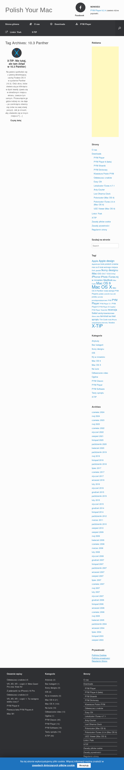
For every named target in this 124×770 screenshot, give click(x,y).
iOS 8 (109, 273)
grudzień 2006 (98, 599)
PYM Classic (97, 380)
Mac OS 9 (103, 283)
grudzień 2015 (98, 492)
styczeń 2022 (98, 432)
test (110, 316)
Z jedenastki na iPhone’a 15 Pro (21, 690)
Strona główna (12, 24)
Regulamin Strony (99, 661)
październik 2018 (99, 464)
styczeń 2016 (98, 488)
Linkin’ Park (15, 32)
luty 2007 (96, 591)
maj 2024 (96, 416)
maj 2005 (96, 615)
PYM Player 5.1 (105, 303)
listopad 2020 (97, 440)
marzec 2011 (97, 520)
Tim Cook (104, 319)
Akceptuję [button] (84, 765)
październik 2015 (99, 496)
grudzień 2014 (98, 508)
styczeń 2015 (98, 504)
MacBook (108, 280)
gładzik (98, 270)
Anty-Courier (99, 189)
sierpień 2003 (97, 639)
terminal (104, 316)
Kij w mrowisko (98, 356)
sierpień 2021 (97, 436)
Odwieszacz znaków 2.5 (17, 679)
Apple (95, 260)
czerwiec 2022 (98, 428)
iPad (113, 274)
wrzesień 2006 (98, 607)
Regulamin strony (99, 229)
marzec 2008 (97, 548)
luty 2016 (96, 484)
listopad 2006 (97, 604)
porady (100, 297)
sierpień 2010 (97, 528)
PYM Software (98, 388)
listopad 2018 (97, 460)
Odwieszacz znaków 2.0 (17, 694)
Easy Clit (98, 181)
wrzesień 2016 (98, 480)
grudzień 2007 (98, 559)
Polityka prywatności (101, 658)
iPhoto (104, 276)
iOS (99, 273)
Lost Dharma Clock (102, 193)
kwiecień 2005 (98, 620)
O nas (37, 24)
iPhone (96, 276)
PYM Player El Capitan (107, 307)
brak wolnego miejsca (109, 267)
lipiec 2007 (96, 580)
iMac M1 (10, 713)
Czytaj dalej (16, 120)
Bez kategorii (97, 344)
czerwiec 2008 (98, 543)
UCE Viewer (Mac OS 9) (104, 208)
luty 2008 (96, 551)
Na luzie (95, 368)
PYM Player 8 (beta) (103, 161)
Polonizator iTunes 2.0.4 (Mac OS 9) (101, 732)
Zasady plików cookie (101, 221)
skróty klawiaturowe (106, 313)
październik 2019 (99, 452)
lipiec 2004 (96, 631)
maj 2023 (96, 424)
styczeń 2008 (98, 556)
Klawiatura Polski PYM (104, 173)
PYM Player (85, 24)
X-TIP (34, 32)
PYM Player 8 (13, 705)
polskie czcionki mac (106, 294)
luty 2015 (96, 500)
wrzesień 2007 (98, 572)
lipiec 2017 (96, 468)
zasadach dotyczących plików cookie (53, 765)
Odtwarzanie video (100, 372)
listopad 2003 (97, 636)
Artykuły (95, 340)
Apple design (106, 261)
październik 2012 (99, 516)
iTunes (112, 276)
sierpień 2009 (97, 532)
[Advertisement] (105, 91)
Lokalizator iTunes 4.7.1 (104, 185)
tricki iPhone (112, 319)
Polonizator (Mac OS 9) (104, 197)
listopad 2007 (97, 564)
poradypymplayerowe (99, 300)
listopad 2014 (97, 512)
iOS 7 (104, 273)
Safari (95, 313)
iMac (94, 273)
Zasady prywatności (100, 225)
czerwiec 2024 (98, 412)
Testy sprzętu (98, 392)
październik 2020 (99, 444)
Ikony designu (109, 270)
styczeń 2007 (98, 596)
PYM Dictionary (101, 169)
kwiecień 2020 (98, 448)
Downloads (60, 24)
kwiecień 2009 (98, 540)
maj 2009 (96, 536)
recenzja (112, 309)
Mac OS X (102, 286)
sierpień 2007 (97, 575)
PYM (109, 300)
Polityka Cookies (99, 655)
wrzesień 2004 (98, 628)
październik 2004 (99, 623)
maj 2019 (96, 456)
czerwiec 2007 (98, 583)
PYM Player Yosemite (99, 310)
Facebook (80, 15)
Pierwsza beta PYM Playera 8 (20, 709)
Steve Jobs (96, 316)
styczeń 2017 (98, 476)
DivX (93, 270)
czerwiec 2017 (98, 472)
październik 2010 (99, 524)
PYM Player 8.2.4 (98, 10)
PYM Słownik (100, 165)
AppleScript (96, 264)
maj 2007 (96, 588)
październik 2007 (99, 567)
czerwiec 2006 (98, 612)
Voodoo (111, 322)
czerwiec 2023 (98, 420)
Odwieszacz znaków (103, 177)
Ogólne (95, 376)
